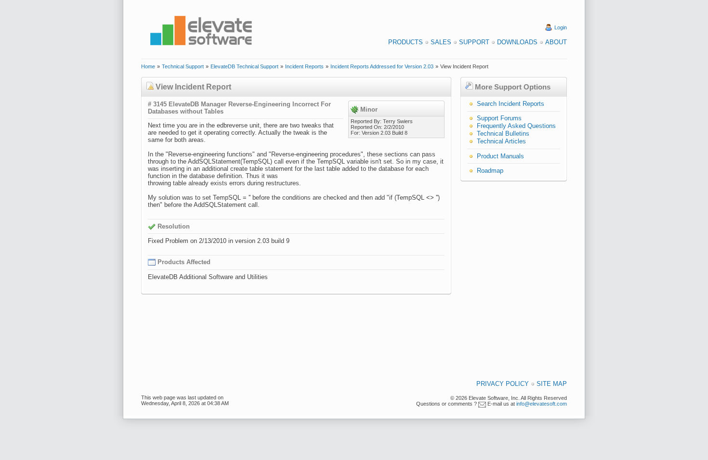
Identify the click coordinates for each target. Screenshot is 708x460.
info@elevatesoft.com (541, 404)
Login (560, 27)
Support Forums (499, 118)
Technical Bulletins (503, 133)
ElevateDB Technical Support (244, 66)
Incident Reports (304, 66)
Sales (441, 42)
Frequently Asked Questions (516, 125)
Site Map (552, 383)
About (556, 42)
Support (474, 42)
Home (148, 66)
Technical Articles (501, 141)
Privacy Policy (502, 383)
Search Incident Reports (510, 103)
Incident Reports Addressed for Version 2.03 (381, 66)
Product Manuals (500, 156)
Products (405, 42)
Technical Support (183, 66)
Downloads (517, 42)
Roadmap (490, 170)
